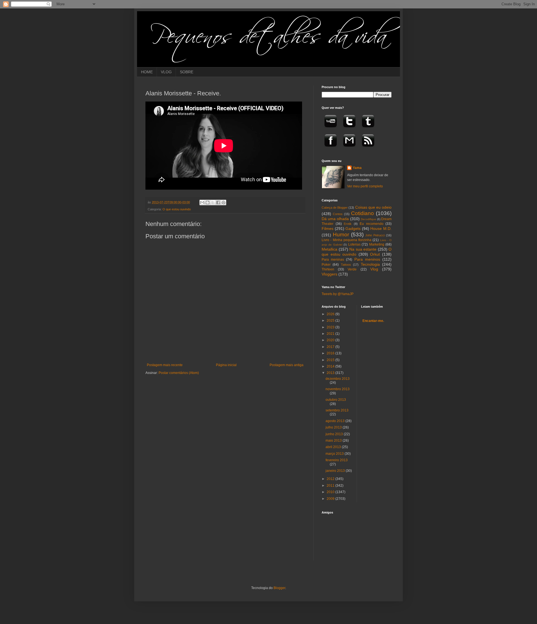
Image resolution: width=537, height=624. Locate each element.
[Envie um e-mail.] (349, 148)
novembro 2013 (338, 389)
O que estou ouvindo (176, 209)
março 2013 (335, 454)
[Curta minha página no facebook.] (331, 148)
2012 (331, 479)
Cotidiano (362, 213)
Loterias (354, 244)
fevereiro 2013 (337, 460)
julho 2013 (334, 427)
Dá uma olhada (335, 218)
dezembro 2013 (338, 379)
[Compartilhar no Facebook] (218, 202)
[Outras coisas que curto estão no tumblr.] (368, 129)
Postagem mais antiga (286, 365)
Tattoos (346, 264)
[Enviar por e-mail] (202, 202)
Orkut (375, 254)
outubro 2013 (336, 400)
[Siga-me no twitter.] (349, 129)
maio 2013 (334, 440)
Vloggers (329, 274)
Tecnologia (370, 264)
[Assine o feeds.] (368, 148)
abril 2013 (334, 447)
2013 (331, 373)
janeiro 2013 (336, 471)
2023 (331, 327)
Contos (338, 214)
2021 (331, 334)
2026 (331, 314)
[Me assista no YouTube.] (331, 129)
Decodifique (368, 219)
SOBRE (186, 72)
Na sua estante (362, 249)
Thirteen (328, 269)
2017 (331, 347)
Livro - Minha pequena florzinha (346, 240)
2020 (331, 340)
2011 (331, 486)
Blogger (279, 588)
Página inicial (226, 365)
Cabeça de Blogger (335, 207)
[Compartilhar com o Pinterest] (223, 202)
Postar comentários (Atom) (179, 373)
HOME (147, 72)
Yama (357, 168)
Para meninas (333, 260)
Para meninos (367, 259)
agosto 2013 (335, 421)
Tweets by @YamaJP (338, 294)
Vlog (374, 269)
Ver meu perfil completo (365, 186)
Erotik (348, 223)
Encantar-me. (373, 321)
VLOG (166, 72)
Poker (326, 265)
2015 (331, 360)
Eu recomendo (371, 224)
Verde (352, 269)
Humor (341, 234)
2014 (331, 366)
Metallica (329, 249)
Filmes (327, 228)
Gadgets (353, 228)
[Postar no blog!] (207, 202)
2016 (331, 353)
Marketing (376, 244)
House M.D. (381, 228)
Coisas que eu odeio (373, 207)
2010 (331, 492)
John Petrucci (375, 235)
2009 (331, 499)
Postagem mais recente (165, 365)
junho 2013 (335, 434)
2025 (331, 320)
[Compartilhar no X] (213, 202)
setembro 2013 (337, 410)
